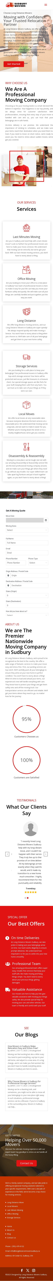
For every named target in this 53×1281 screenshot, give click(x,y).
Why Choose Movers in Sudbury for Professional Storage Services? (24, 1082)
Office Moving (12, 1214)
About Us (10, 1230)
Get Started (13, 64)
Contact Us (26, 1163)
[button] (25, 898)
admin (12, 1050)
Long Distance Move (15, 1202)
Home (9, 1226)
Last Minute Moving (15, 1210)
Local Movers (12, 1206)
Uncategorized (35, 1050)
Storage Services (13, 1217)
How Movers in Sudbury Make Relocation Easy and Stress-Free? (23, 1047)
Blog (9, 1234)
